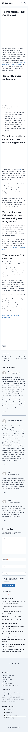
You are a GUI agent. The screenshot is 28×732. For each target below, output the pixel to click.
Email (5, 567)
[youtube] (8, 594)
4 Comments (11, 19)
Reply (5, 411)
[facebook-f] (5, 594)
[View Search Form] (25, 3)
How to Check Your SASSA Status (12, 619)
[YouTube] (15, 663)
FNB (19, 169)
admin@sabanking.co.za (10, 685)
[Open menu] (21, 3)
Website (5, 574)
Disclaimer (7, 701)
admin (5, 19)
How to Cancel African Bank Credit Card (6, 357)
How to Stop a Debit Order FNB (21, 356)
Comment (6, 538)
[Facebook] (9, 663)
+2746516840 (7, 683)
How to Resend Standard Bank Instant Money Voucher (13, 639)
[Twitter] (12, 663)
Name (5, 559)
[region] (14, 93)
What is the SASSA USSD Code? (11, 616)
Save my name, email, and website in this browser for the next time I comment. (14, 579)
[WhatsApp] (18, 663)
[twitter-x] (7, 594)
